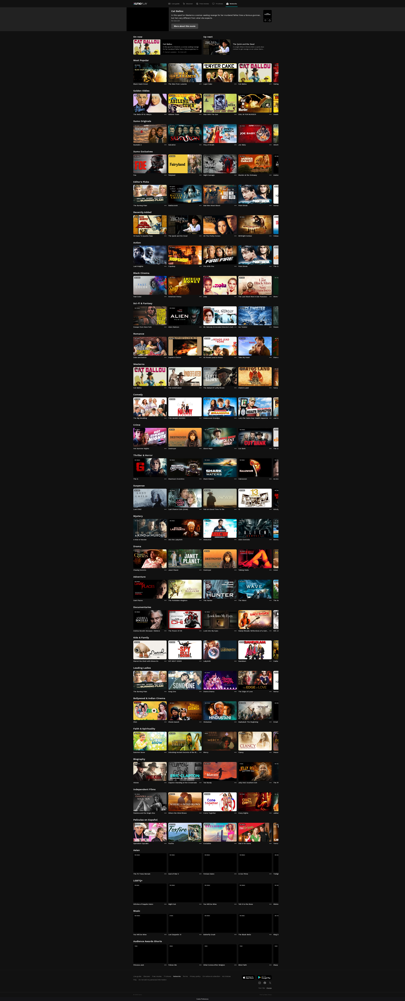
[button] (184, 26)
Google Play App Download (264, 978)
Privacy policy (195, 976)
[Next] (271, 72)
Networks (233, 4)
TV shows (219, 4)
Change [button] (269, 988)
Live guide (176, 4)
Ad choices (226, 976)
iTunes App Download (248, 978)
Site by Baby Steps (266, 994)
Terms (185, 976)
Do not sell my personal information (153, 980)
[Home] (140, 4)
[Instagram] (259, 982)
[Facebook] (264, 982)
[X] (270, 982)
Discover (189, 4)
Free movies (204, 4)
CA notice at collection (211, 976)
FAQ (134, 980)
